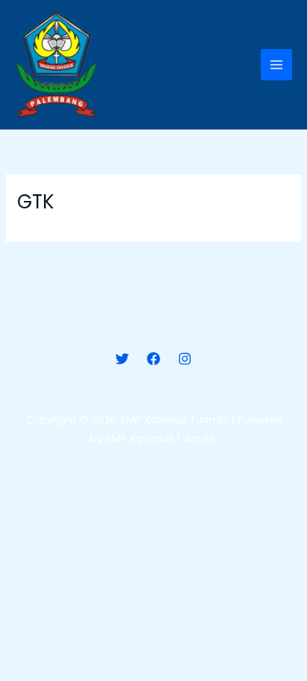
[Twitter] (122, 358)
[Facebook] (153, 358)
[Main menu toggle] (277, 65)
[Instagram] (185, 358)
